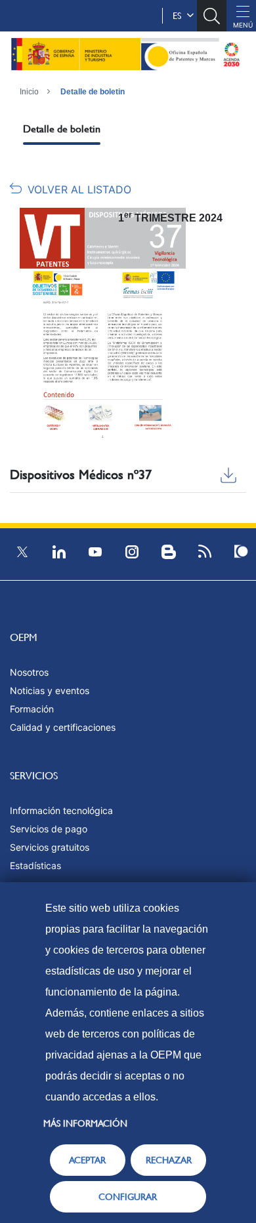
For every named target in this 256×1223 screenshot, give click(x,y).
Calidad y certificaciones (63, 727)
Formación (32, 708)
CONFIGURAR (127, 1197)
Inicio (29, 91)
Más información (85, 1123)
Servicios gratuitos (49, 847)
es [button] (179, 15)
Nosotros (29, 672)
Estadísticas (35, 865)
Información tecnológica (61, 810)
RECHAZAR (169, 1160)
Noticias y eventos (49, 690)
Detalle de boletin (92, 91)
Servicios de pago (48, 828)
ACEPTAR (87, 1160)
